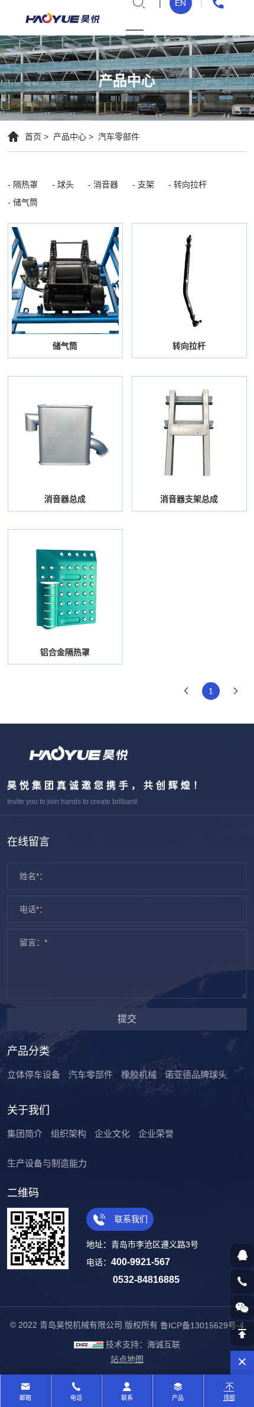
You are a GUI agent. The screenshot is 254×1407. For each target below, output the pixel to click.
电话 (76, 1398)
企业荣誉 (156, 1134)
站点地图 (127, 1359)
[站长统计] (88, 1344)
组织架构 (68, 1134)
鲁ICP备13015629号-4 (202, 1325)
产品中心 (69, 136)
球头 (65, 184)
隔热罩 (25, 184)
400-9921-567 (140, 1262)
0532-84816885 (146, 1280)
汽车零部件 (118, 136)
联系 (127, 1398)
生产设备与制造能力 (47, 1163)
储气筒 (25, 202)
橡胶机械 (139, 1074)
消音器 (105, 184)
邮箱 (25, 1398)
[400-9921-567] (242, 1281)
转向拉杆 (190, 184)
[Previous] (186, 691)
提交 (127, 1019)
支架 (146, 184)
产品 (178, 1398)
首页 (33, 136)
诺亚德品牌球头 (196, 1074)
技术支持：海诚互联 (143, 1344)
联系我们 (130, 1219)
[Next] (236, 691)
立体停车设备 (33, 1074)
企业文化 (112, 1134)
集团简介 (25, 1134)
